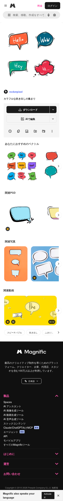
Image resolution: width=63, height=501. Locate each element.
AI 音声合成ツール (14, 419)
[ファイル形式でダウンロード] (53, 109)
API (5, 436)
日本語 (31, 381)
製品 (6, 396)
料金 (39, 5)
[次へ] (58, 166)
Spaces (8, 402)
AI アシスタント (12, 406)
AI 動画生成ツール (14, 415)
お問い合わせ (12, 474)
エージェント (14, 432)
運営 (6, 464)
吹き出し (33, 332)
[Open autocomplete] (8, 15)
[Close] (58, 495)
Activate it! (47, 495)
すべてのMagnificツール (17, 444)
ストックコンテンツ (15, 423)
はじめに (9, 454)
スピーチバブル (14, 332)
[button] (31, 381)
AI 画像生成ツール (14, 410)
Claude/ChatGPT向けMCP (21, 427)
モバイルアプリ (12, 440)
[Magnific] (31, 352)
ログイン (52, 5)
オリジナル (24, 30)
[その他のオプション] (51, 131)
